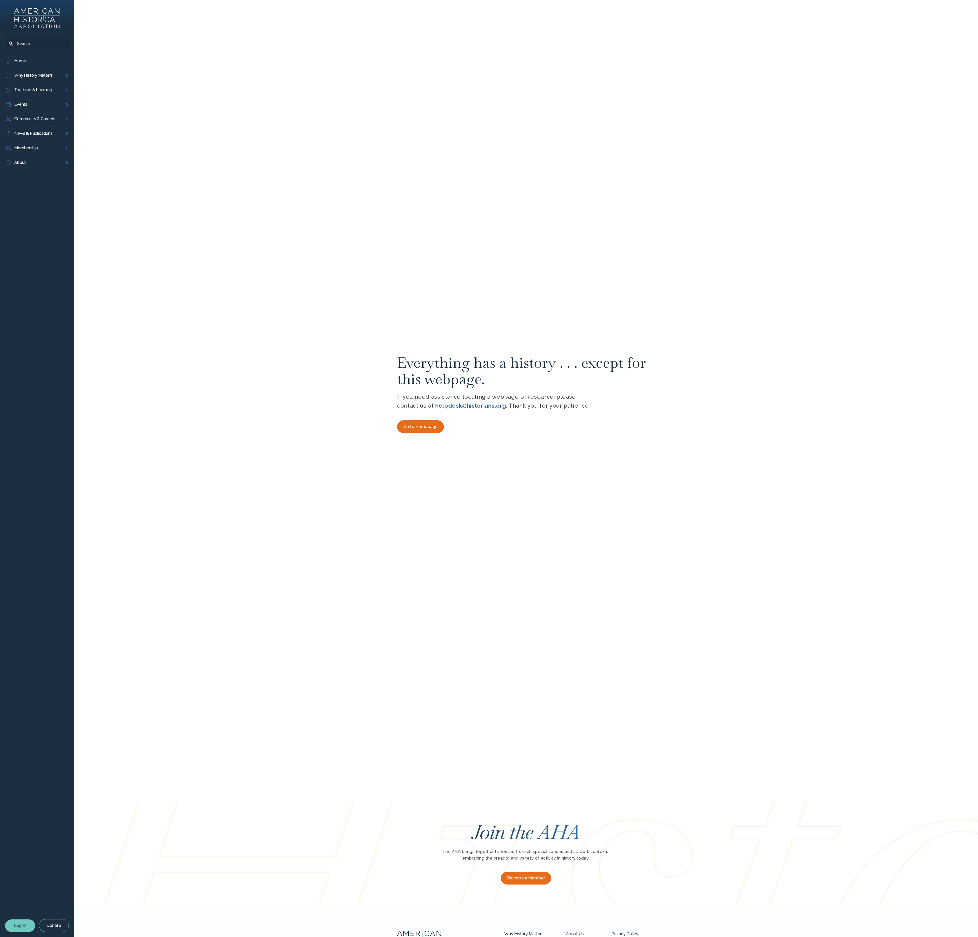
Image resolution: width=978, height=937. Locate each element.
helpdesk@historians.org (470, 405)
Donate (54, 925)
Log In (20, 925)
